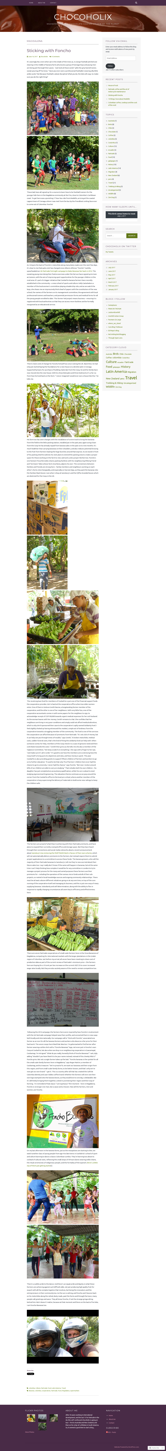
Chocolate (112, 132)
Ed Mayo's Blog (113, 331)
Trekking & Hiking (114, 186)
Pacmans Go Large (114, 320)
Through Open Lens (115, 338)
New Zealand (113, 175)
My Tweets (109, 252)
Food (49, 1388)
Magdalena (65, 1390)
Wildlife (111, 194)
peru (110, 179)
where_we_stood (114, 323)
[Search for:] (116, 236)
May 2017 (111, 275)
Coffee (110, 135)
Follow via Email (116, 41)
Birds (110, 124)
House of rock (113, 85)
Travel (64, 1388)
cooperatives (46, 1390)
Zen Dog (111, 197)
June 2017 (112, 271)
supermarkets (74, 1390)
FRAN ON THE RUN (114, 309)
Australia (111, 121)
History (110, 164)
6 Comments (55, 56)
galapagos (112, 161)
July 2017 (111, 267)
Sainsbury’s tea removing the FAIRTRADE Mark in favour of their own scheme (62, 853)
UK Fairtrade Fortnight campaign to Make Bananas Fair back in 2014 (66, 271)
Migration (111, 172)
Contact (53, 2)
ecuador (111, 150)
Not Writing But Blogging (117, 334)
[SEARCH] (136, 3)
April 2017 (112, 278)
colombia (32, 1388)
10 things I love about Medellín (119, 99)
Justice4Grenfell (114, 312)
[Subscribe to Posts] (107, 1432)
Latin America (56, 1388)
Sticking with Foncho (49, 50)
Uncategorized (113, 190)
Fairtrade (44, 1388)
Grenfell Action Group (116, 316)
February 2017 (113, 286)
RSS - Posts (112, 1432)
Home (31, 2)
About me (41, 2)
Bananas (31, 1390)
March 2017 (112, 282)
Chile (110, 128)
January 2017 (113, 289)
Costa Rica (112, 143)
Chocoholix (83, 17)
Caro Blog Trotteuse (115, 327)
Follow (110, 66)
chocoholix (44, 56)
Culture (38, 1388)
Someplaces (112, 305)
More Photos (29, 1432)
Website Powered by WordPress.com (126, 1447)
